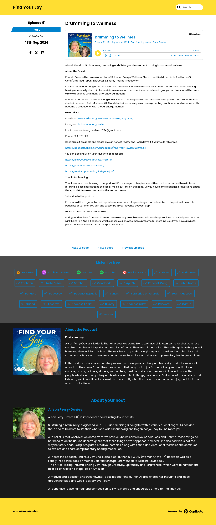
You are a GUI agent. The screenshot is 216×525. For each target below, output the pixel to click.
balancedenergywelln (91, 124)
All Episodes (105, 248)
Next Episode (80, 248)
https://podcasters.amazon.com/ (84, 165)
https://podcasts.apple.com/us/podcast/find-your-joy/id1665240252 (105, 148)
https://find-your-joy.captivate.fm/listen (88, 159)
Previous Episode (133, 248)
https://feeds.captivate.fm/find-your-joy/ (89, 171)
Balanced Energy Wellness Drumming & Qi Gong (105, 118)
